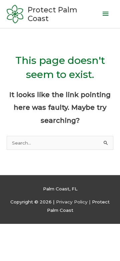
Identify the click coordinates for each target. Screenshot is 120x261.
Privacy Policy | (74, 201)
